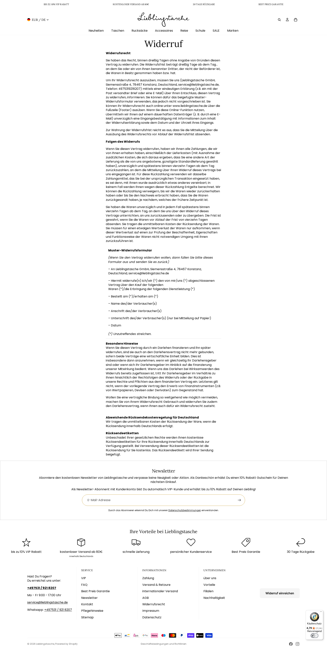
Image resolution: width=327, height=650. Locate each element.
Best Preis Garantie (95, 591)
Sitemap (87, 617)
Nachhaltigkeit (214, 598)
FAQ (84, 585)
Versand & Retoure (156, 585)
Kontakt (87, 604)
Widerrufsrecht (153, 604)
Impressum (150, 611)
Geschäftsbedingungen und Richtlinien (163, 643)
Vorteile (209, 585)
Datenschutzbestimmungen (184, 510)
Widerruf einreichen (279, 593)
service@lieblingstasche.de (47, 602)
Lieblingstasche (45, 643)
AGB (145, 598)
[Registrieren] (239, 500)
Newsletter (89, 598)
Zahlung (148, 578)
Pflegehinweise (92, 611)
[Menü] (321, 612)
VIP (83, 578)
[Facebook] (291, 644)
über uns (209, 578)
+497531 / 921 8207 (58, 610)
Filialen (208, 591)
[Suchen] (279, 19)
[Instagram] (297, 644)
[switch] (314, 635)
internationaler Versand (160, 591)
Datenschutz (151, 617)
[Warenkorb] (295, 19)
